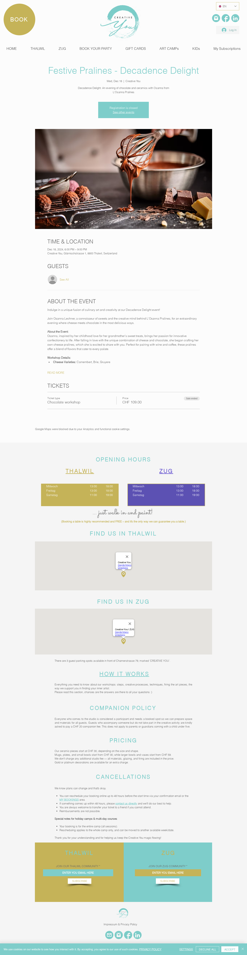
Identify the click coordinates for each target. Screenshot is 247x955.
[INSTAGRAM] (216, 18)
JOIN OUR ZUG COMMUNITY (167, 866)
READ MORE (55, 372)
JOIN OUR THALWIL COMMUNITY (77, 866)
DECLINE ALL (207, 949)
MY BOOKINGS (69, 799)
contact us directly (126, 803)
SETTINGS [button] (186, 949)
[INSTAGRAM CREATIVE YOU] (119, 935)
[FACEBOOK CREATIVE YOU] (128, 935)
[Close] (242, 949)
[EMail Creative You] (109, 935)
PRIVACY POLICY (150, 949)
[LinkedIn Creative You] (235, 18)
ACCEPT (229, 949)
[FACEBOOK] (226, 18)
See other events (123, 112)
